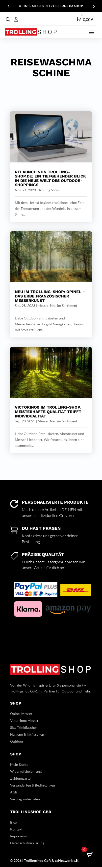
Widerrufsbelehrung (26, 771)
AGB (13, 792)
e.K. (76, 860)
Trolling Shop (48, 190)
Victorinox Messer (24, 720)
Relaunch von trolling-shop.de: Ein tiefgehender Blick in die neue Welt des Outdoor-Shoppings (50, 178)
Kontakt (16, 829)
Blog (13, 822)
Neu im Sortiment (63, 305)
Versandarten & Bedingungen (32, 785)
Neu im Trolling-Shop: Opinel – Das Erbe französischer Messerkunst (50, 296)
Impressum (18, 836)
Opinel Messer (21, 713)
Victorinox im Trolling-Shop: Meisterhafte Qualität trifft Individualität (48, 411)
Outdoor (17, 741)
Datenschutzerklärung (27, 843)
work (69, 860)
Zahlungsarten (21, 778)
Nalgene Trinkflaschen (27, 734)
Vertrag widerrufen (25, 799)
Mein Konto (19, 764)
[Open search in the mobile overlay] (7, 19)
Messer (43, 305)
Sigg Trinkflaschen (24, 727)
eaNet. (60, 860)
